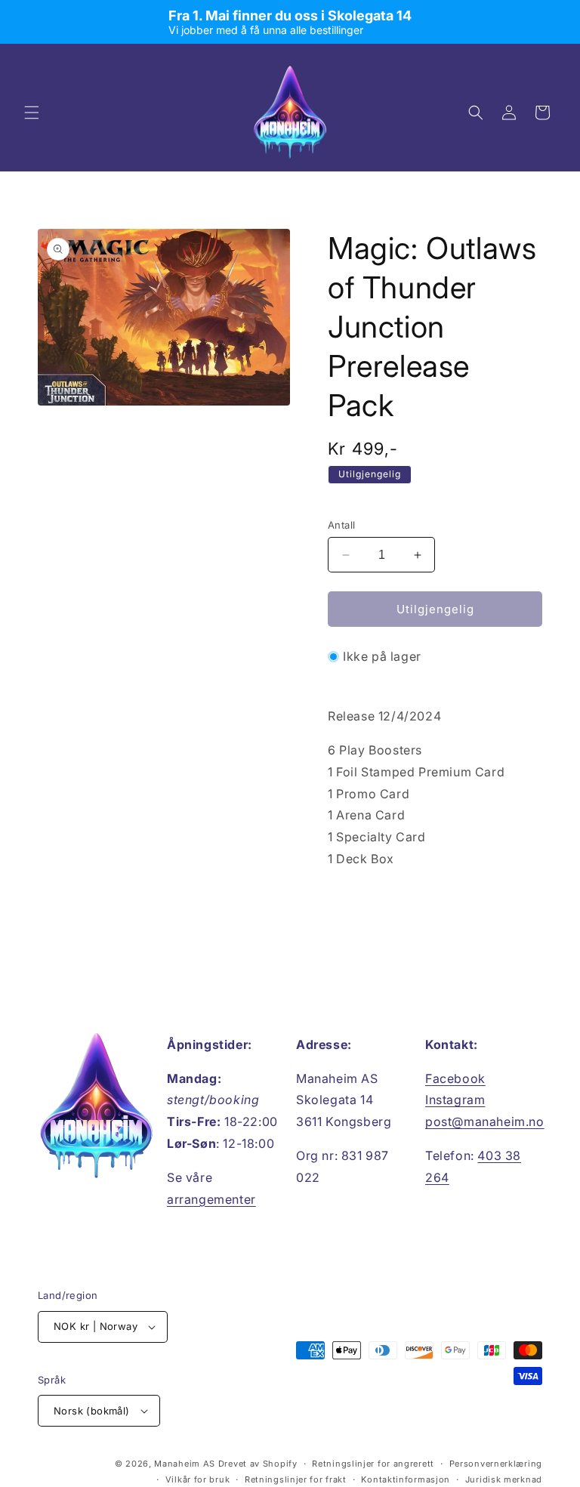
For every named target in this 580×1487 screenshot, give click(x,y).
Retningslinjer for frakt (296, 1479)
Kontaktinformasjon (405, 1479)
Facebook (455, 1078)
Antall (341, 525)
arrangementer (211, 1199)
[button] (31, 112)
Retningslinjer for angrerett (373, 1463)
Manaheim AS (184, 1463)
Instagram (455, 1099)
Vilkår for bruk (197, 1479)
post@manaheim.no (485, 1121)
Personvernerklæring (495, 1463)
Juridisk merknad (503, 1479)
